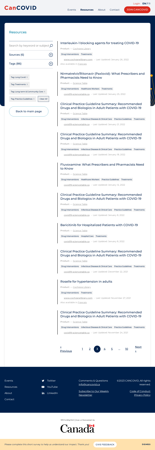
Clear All (43, 99)
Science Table (80, 83)
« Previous (66, 349)
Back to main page (29, 111)
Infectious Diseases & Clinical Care (96, 119)
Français (82, 64)
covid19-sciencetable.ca (76, 94)
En (144, 3)
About (102, 9)
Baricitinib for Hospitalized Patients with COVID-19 (99, 225)
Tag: (18, 77)
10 (126, 349)
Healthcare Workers (90, 89)
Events (72, 9)
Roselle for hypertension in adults (86, 281)
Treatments (86, 54)
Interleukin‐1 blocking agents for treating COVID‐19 (99, 43)
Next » (138, 349)
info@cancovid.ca (89, 384)
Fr (148, 3)
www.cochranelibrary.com (78, 59)
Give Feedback (105, 444)
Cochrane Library (82, 48)
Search (51, 45)
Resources (87, 9)
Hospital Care (87, 236)
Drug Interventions (70, 54)
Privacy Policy (142, 395)
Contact (115, 9)
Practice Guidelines (123, 119)
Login (136, 3)
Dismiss (146, 444)
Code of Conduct (140, 391)
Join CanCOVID (137, 9)
